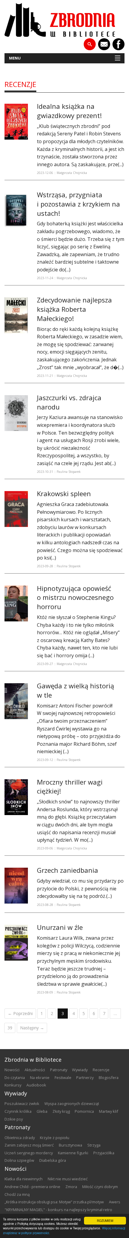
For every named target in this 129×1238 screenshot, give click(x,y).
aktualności (35, 1069)
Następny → (32, 1028)
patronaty (58, 1069)
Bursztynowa (70, 1145)
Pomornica (84, 1111)
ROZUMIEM (105, 1220)
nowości (12, 1069)
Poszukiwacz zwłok (21, 1103)
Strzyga (93, 1145)
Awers (114, 1202)
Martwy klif (108, 1111)
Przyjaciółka (103, 1153)
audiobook (36, 1085)
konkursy (12, 1085)
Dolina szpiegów (19, 1160)
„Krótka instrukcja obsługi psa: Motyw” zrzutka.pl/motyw (54, 1202)
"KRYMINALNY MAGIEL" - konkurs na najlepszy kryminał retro (58, 1209)
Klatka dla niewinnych (23, 1179)
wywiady (80, 1069)
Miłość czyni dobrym (100, 1186)
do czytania (14, 1077)
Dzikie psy (13, 1119)
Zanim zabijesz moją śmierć (29, 1145)
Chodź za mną (17, 1194)
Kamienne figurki (73, 1153)
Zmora (71, 1186)
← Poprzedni (20, 1013)
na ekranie (40, 1077)
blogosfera (108, 1077)
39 (10, 1028)
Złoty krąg (61, 1111)
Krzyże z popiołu (54, 1137)
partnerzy (85, 1077)
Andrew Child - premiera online (32, 1186)
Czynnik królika (18, 1111)
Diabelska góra (52, 1160)
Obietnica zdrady (19, 1137)
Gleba (42, 1111)
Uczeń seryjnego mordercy (28, 1153)
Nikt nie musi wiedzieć (68, 1179)
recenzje (20, 84)
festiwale (63, 1077)
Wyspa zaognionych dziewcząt (71, 1103)
